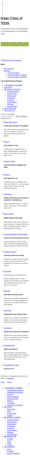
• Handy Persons (12, 102)
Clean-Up (6, 142)
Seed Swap (7, 291)
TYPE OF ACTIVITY (9, 110)
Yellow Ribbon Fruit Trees (11, 365)
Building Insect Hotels (10, 122)
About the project (9, 68)
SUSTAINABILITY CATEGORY (13, 85)
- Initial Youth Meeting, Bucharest (17, 75)
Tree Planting (8, 328)
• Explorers (10, 104)
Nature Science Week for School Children (15, 234)
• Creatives (10, 100)
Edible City (7, 174)
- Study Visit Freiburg (13, 73)
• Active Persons (12, 106)
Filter (17, 116)
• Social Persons (12, 94)
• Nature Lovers (11, 96)
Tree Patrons (7, 310)
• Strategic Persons (13, 91)
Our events (7, 71)
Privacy (3, 382)
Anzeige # (4, 118)
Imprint (9, 382)
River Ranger (7, 271)
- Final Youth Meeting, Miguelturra (17, 77)
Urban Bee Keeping (9, 345)
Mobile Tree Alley (9, 214)
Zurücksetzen (23, 116)
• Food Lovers (11, 98)
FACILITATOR (8, 87)
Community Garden (9, 161)
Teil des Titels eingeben (8, 114)
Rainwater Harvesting (10, 252)
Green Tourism (8, 194)
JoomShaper (10, 378)
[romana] (4, 44)
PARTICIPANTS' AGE (10, 108)
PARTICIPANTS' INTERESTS (12, 89)
